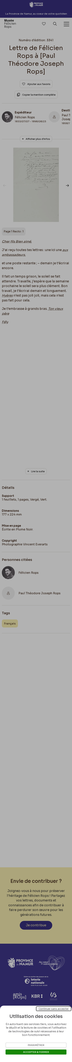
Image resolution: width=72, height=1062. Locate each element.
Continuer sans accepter (54, 1008)
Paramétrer (36, 1045)
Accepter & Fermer (36, 1052)
